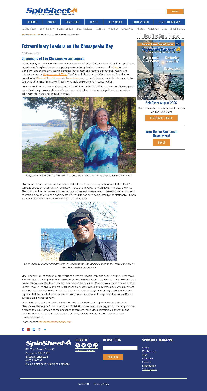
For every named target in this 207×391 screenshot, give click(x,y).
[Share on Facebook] (23, 329)
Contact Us (84, 384)
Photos (141, 28)
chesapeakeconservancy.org (54, 322)
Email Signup (177, 28)
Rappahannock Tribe (55, 74)
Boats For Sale (65, 28)
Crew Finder (116, 22)
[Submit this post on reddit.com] (39, 329)
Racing (51, 22)
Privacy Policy (101, 384)
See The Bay (47, 28)
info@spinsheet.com (36, 356)
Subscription (149, 369)
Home (24, 34)
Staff (144, 354)
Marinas (100, 28)
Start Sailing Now (170, 22)
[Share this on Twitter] (44, 329)
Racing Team (29, 28)
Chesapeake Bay (33, 34)
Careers (146, 362)
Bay (116, 67)
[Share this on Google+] (28, 329)
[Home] (52, 11)
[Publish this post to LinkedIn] (34, 329)
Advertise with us (85, 350)
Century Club (141, 22)
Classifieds (127, 28)
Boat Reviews (84, 28)
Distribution (149, 365)
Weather (113, 28)
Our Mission (149, 351)
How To (94, 22)
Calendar (153, 28)
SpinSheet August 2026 (161, 102)
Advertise (147, 358)
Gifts (164, 28)
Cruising (32, 22)
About (145, 347)
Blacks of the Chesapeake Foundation (57, 78)
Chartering (72, 22)
